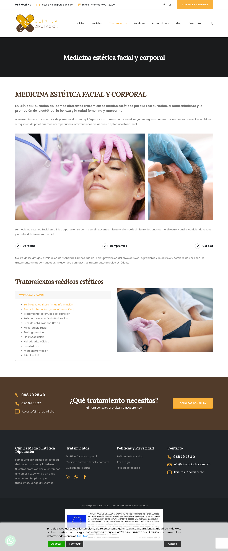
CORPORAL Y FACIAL (31, 295)
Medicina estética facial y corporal (87, 462)
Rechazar (75, 543)
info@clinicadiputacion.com (57, 4)
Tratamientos (118, 23)
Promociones (160, 23)
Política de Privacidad (130, 456)
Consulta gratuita (195, 4)
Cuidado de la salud (78, 468)
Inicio (80, 23)
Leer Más (82, 536)
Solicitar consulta (193, 403)
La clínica (96, 23)
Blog (178, 23)
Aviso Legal (123, 462)
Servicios (139, 23)
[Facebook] (164, 4)
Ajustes (172, 543)
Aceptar (56, 543)
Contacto (194, 23)
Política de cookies (128, 468)
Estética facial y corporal (81, 456)
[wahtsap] (76, 477)
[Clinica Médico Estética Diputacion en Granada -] (36, 23)
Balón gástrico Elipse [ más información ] (50, 304)
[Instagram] (170, 4)
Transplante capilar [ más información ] (49, 309)
